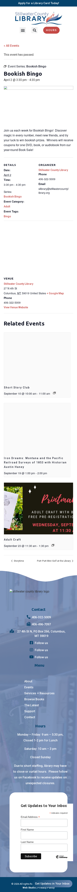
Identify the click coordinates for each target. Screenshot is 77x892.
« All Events (11, 45)
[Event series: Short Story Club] (54, 393)
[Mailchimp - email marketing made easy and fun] (61, 859)
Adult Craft (12, 539)
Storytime (18, 561)
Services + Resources (39, 693)
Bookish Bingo (13, 196)
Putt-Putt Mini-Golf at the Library (54, 561)
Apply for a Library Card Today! (38, 3)
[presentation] (37, 357)
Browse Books (34, 699)
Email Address (30, 816)
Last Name (27, 842)
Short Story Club (17, 387)
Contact (29, 717)
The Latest (31, 705)
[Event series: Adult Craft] (53, 545)
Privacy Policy (46, 887)
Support (29, 711)
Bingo (7, 216)
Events (28, 687)
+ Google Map (55, 293)
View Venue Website (16, 307)
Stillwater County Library (53, 170)
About (28, 681)
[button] (23, 30)
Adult (7, 206)
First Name (27, 829)
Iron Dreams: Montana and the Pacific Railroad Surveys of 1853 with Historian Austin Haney (35, 462)
